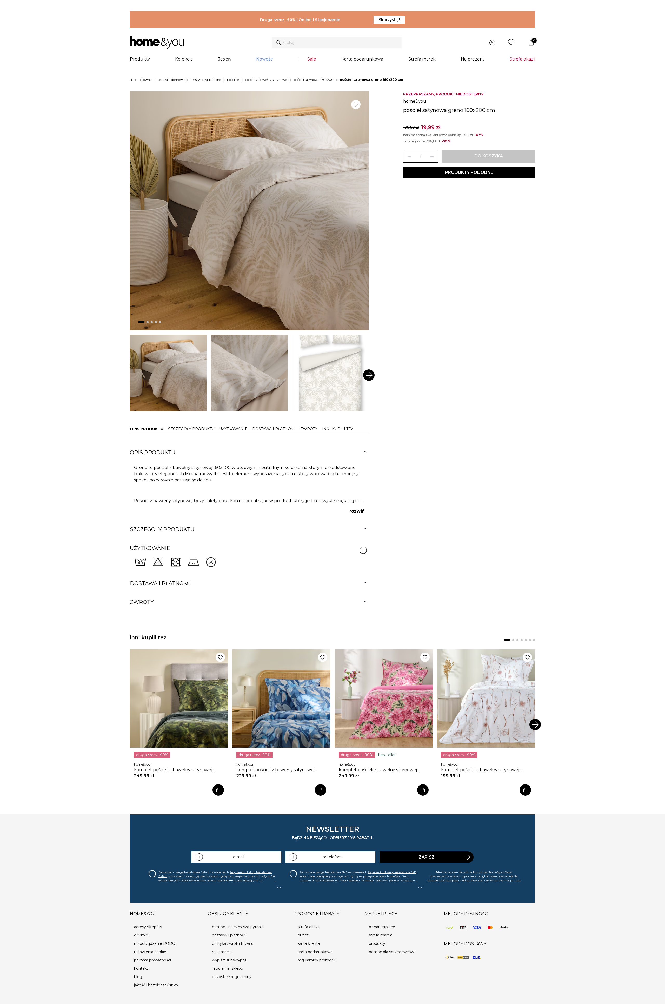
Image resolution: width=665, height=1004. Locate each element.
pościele (233, 80)
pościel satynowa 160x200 (314, 80)
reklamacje (222, 951)
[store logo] (157, 42)
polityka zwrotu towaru (233, 943)
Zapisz (427, 857)
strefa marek (380, 935)
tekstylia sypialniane (206, 80)
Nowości (265, 59)
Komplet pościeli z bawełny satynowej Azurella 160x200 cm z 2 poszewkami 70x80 (275, 770)
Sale (311, 59)
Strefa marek (422, 59)
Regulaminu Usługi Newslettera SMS (392, 872)
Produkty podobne (469, 172)
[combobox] (337, 42)
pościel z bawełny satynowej (266, 80)
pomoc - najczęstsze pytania (238, 927)
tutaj (517, 880)
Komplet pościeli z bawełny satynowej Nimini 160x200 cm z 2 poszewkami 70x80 (382, 770)
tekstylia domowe (171, 80)
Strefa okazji (522, 59)
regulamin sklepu (227, 968)
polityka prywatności (152, 960)
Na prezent (472, 59)
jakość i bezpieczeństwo (156, 985)
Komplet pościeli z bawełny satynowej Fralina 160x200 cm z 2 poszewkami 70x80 (484, 770)
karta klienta (309, 943)
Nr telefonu (333, 857)
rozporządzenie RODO (154, 943)
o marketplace (382, 927)
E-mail (238, 857)
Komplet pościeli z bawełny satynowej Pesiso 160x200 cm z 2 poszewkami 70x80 (177, 770)
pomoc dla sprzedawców (391, 951)
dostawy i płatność (229, 935)
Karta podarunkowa (362, 59)
